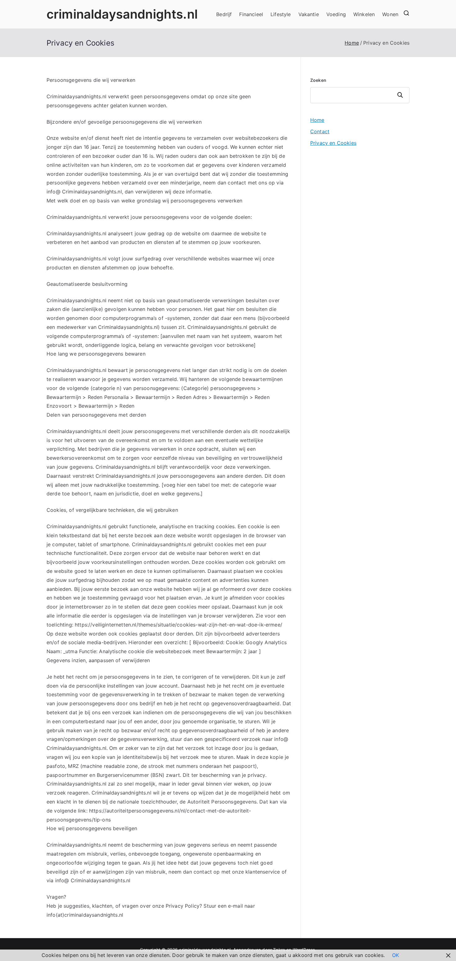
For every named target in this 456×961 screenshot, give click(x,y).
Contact (319, 131)
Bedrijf (224, 14)
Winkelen (364, 14)
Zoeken (318, 80)
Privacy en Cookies (333, 143)
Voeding (336, 14)
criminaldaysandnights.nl (122, 14)
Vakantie (308, 14)
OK (395, 955)
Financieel (251, 14)
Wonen (390, 14)
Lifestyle (280, 14)
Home (317, 120)
